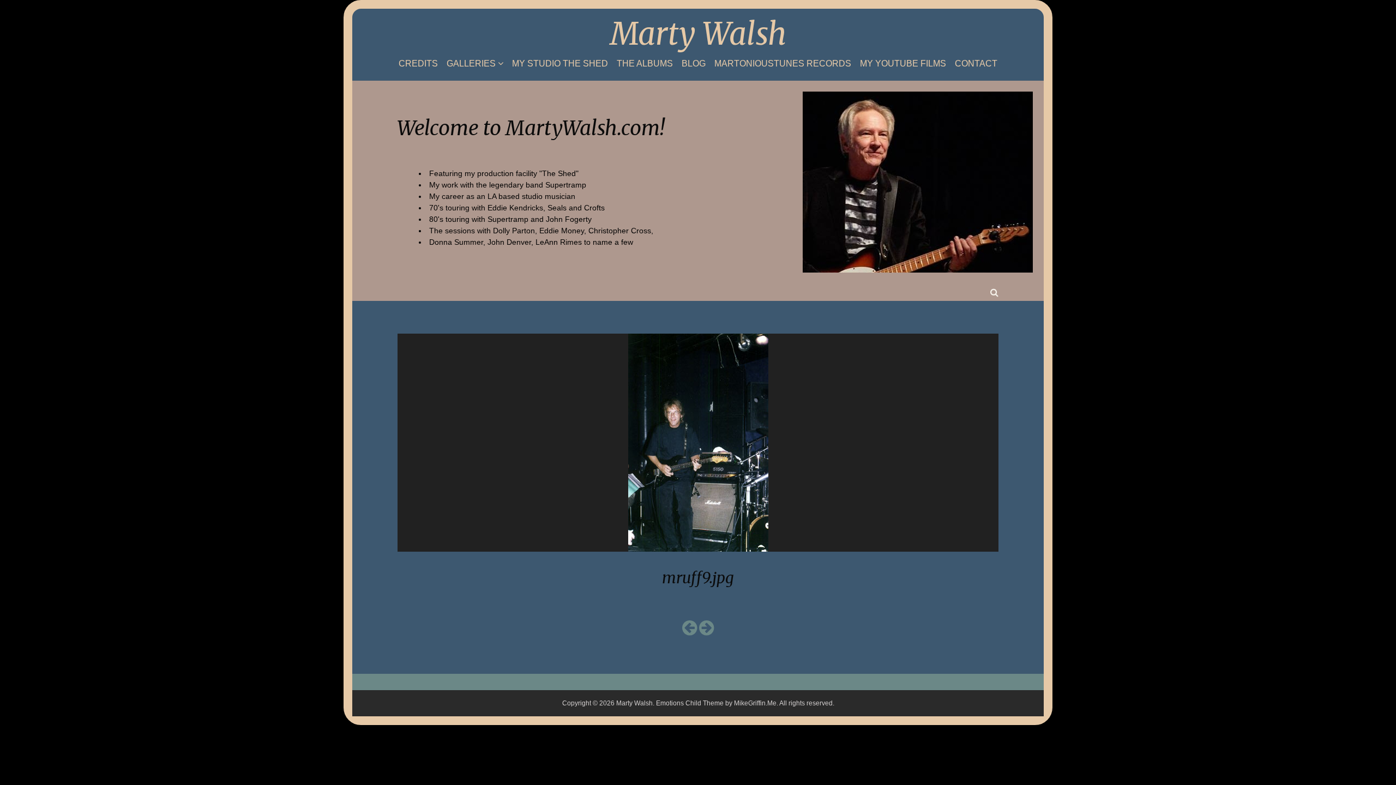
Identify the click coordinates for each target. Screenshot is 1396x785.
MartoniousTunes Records (782, 63)
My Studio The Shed (560, 63)
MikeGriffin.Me (755, 703)
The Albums (645, 63)
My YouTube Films (903, 63)
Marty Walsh (698, 34)
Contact (976, 63)
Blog (694, 63)
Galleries (471, 63)
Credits (418, 63)
